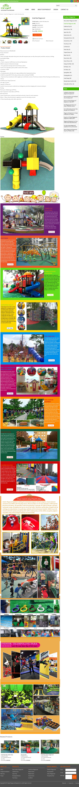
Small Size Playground (8, 14)
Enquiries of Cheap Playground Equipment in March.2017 (70, 118)
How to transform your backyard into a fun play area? (71, 97)
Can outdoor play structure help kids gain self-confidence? (70, 109)
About (2, 769)
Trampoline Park (50, 775)
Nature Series (31, 771)
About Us (64, 783)
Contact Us (64, 9)
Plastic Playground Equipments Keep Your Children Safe (70, 130)
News (33, 9)
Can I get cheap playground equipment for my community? (70, 126)
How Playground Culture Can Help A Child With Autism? (70, 105)
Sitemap (77, 783)
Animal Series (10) (68, 40)
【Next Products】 (50, 40)
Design (56, 9)
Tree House (14, 777)
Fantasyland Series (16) (69, 38)
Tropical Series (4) (68, 52)
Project (2, 775)
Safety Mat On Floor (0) (69, 84)
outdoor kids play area (19, 14)
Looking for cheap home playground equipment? (69, 93)
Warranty (3, 773)
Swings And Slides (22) (69, 64)
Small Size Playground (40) (70, 23)
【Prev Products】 (36, 40)
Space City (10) (67, 32)
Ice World (30, 777)
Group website (50, 771)
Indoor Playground (51, 773)
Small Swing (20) (67, 78)
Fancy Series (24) (67, 58)
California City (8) (68, 26)
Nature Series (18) (68, 29)
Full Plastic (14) (67, 66)
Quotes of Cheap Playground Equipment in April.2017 (70, 101)
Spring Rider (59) (67, 72)
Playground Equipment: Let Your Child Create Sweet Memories (71, 122)
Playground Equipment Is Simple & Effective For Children (71, 113)
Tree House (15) (67, 43)
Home (27, 9)
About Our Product (44, 9)
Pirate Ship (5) (67, 49)
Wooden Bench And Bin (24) (70, 81)
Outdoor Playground (51, 769)
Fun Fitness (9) (67, 69)
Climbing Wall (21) (68, 75)
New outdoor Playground (17, 769)
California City (15, 771)
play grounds (23, 754)
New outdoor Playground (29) (70, 20)
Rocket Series (31, 773)
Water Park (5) (67, 55)
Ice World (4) (67, 46)
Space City (14, 773)
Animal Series (31, 775)
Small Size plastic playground (47, 754)
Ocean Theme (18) (68, 61)
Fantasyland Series (16, 775)
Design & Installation (5, 771)
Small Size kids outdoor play (7, 754)
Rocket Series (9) (67, 35)
